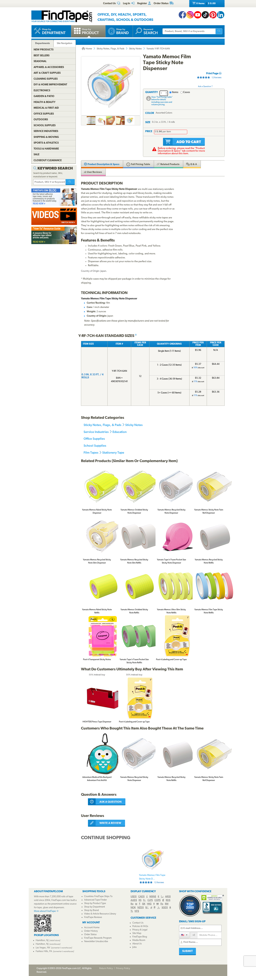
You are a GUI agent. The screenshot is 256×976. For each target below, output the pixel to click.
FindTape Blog (139, 936)
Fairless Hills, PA (44, 951)
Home (88, 48)
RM (166, 904)
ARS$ (168, 896)
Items (175, 92)
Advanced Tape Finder (95, 900)
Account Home (91, 927)
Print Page (212, 73)
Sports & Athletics (46, 143)
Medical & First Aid (46, 108)
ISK (143, 904)
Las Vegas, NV (43, 947)
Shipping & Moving (46, 137)
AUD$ (134, 900)
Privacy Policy (123, 968)
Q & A (193, 164)
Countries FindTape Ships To (98, 896)
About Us (137, 943)
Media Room (138, 940)
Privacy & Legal (139, 930)
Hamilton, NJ (42, 940)
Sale (36, 154)
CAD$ (141, 896)
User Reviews (94, 172)
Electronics (42, 90)
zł (151, 907)
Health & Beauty (44, 102)
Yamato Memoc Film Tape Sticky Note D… (152, 879)
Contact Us (137, 923)
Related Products (169, 164)
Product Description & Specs (103, 164)
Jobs (134, 947)
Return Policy (106, 968)
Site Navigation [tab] (64, 43)
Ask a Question (204, 87)
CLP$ (150, 900)
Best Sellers (41, 55)
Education (120, 432)
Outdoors (41, 119)
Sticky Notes (135, 48)
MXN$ (152, 896)
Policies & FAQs (140, 926)
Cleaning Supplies (46, 79)
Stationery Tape (113, 452)
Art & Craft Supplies (47, 73)
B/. (147, 907)
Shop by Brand (91, 910)
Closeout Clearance (48, 160)
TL (132, 911)
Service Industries (96, 432)
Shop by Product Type (95, 903)
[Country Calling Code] (184, 935)
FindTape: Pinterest (213, 15)
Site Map (136, 933)
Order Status (90, 934)
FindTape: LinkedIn (220, 15)
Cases (186, 92)
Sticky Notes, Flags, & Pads (110, 48)
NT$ (137, 911)
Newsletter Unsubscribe (96, 941)
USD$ (134, 896)
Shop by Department (94, 907)
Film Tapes (91, 452)
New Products (43, 50)
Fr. (144, 900)
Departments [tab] (42, 43)
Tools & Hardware (46, 149)
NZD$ (140, 907)
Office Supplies (94, 438)
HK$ (149, 904)
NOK (133, 907)
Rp (132, 904)
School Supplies (95, 445)
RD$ (168, 900)
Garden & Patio (44, 96)
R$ (140, 900)
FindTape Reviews (93, 917)
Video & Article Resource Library (100, 914)
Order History (91, 931)
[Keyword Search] (70, 182)
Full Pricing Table (140, 164)
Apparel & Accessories (49, 67)
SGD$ (165, 907)
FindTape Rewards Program (98, 938)
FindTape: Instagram (190, 15)
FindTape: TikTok (205, 15)
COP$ (157, 900)
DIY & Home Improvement (50, 84)
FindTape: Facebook (182, 15)
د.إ (162, 896)
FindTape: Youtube (197, 15)
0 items (206, 3)
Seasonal (40, 61)
